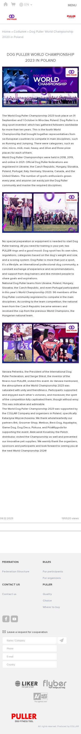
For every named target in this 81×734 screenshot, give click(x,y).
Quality (47, 594)
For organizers (52, 578)
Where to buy (51, 607)
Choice (47, 600)
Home (6, 31)
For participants (53, 571)
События (20, 31)
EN (26, 4)
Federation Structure (15, 571)
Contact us (9, 594)
